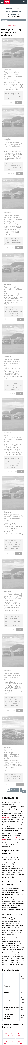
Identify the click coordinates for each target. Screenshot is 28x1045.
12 (24, 792)
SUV (12, 835)
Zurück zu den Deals (10, 25)
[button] (7, 2)
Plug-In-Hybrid (6, 817)
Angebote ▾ (5, 20)
